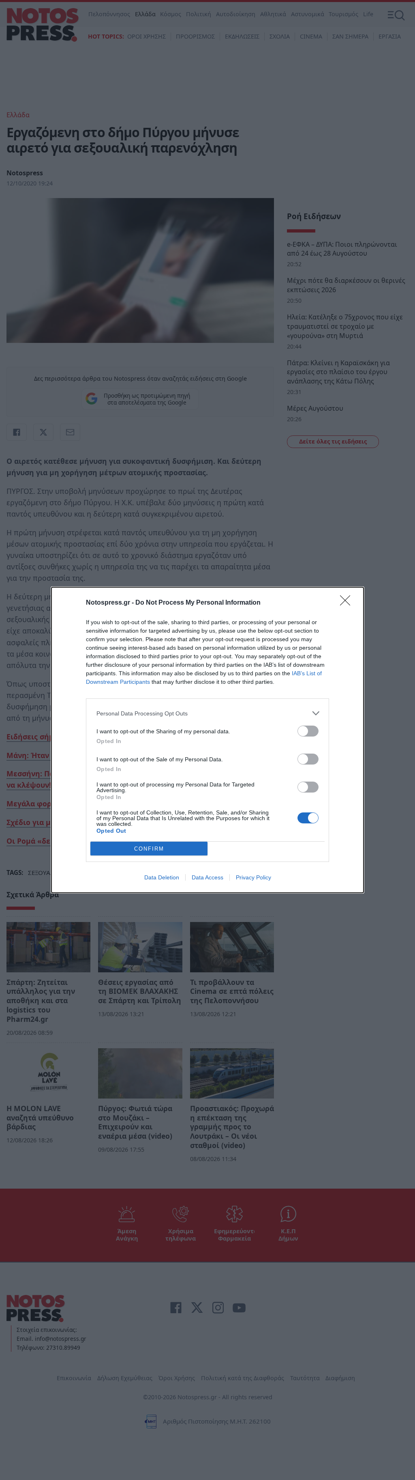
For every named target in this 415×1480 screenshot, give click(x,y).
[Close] (347, 603)
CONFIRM (149, 849)
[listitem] (207, 713)
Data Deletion (161, 877)
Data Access (207, 877)
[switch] (308, 731)
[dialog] (207, 740)
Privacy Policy (253, 877)
